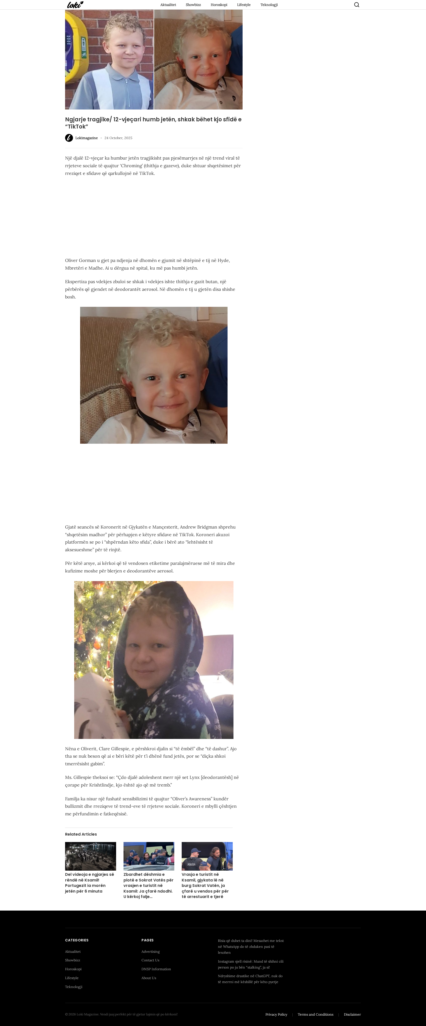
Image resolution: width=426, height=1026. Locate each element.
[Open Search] (357, 4)
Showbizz (193, 4)
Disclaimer (352, 1014)
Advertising (151, 951)
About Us (149, 978)
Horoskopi (219, 4)
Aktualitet (168, 4)
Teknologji (269, 4)
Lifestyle (244, 4)
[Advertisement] (154, 217)
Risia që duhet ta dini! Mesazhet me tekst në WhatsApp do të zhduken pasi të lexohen (251, 946)
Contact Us (150, 960)
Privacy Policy (276, 1014)
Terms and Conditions (315, 1014)
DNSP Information (156, 969)
